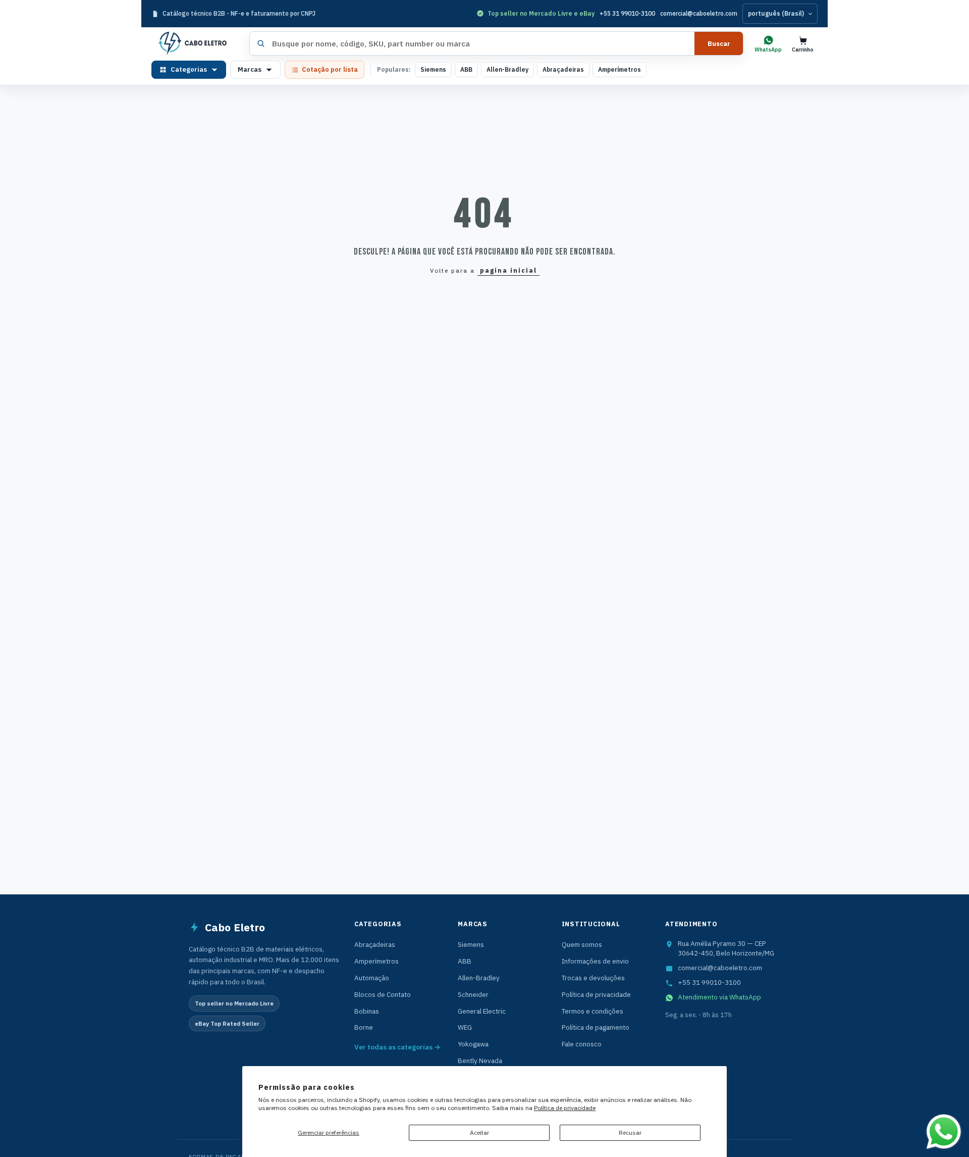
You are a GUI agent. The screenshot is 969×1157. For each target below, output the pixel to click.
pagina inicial (508, 270)
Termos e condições (592, 1011)
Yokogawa (473, 1043)
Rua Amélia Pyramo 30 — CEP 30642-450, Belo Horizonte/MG (726, 948)
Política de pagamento (595, 1027)
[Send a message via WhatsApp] (944, 1132)
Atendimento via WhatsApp (719, 996)
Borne (363, 1027)
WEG (465, 1027)
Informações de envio (595, 961)
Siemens (433, 69)
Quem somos (582, 944)
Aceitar (479, 1132)
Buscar (719, 43)
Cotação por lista (330, 69)
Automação (371, 977)
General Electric (482, 1011)
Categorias (189, 69)
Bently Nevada (480, 1060)
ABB (466, 69)
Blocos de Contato (382, 994)
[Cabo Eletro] (196, 43)
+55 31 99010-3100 (627, 13)
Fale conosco (582, 1043)
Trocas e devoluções (593, 977)
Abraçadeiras (563, 69)
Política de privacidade (565, 1108)
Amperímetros (619, 69)
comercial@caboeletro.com (698, 13)
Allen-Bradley (507, 69)
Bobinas (366, 1011)
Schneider (473, 994)
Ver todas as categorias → (397, 1046)
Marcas (249, 69)
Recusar (630, 1132)
